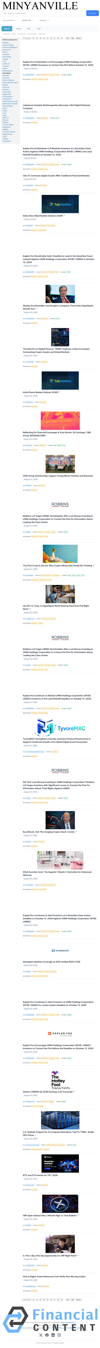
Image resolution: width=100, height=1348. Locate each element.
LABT (57, 118)
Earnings (51, 74)
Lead (4, 113)
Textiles (5, 139)
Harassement (7, 96)
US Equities (7, 141)
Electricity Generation (10, 82)
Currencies (21, 34)
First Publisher (29, 362)
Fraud (56, 272)
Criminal (6, 66)
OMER (63, 1101)
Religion (5, 129)
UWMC (69, 74)
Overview (7, 34)
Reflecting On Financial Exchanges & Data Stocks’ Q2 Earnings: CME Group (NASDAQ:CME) (57, 434)
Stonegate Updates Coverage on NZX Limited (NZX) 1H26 (51, 961)
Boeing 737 (7, 50)
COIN (69, 575)
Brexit (5, 52)
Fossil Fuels (7, 92)
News (14, 34)
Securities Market (9, 132)
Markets (7, 29)
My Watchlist (26, 20)
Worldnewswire (30, 1185)
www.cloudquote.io (68, 1322)
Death (5, 68)
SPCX (78, 575)
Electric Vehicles (8, 80)
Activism (6, 43)
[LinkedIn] (53, 1335)
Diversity (6, 75)
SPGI (63, 445)
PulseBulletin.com (30, 1286)
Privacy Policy (57, 1328)
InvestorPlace (29, 575)
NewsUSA (28, 485)
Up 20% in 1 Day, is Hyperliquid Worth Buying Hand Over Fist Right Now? (56, 607)
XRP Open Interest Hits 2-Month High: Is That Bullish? (51, 1215)
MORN (59, 445)
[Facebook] (47, 1335)
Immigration (7, 99)
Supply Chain (7, 134)
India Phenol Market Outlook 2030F (42, 392)
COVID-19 (6, 64)
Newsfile (28, 532)
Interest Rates (8, 106)
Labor (5, 108)
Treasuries (41, 34)
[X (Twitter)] (40, 1335)
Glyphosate (7, 94)
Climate (5, 59)
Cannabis (6, 54)
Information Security (10, 101)
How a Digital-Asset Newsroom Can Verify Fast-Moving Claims (54, 1276)
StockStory (29, 445)
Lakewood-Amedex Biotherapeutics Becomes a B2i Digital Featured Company (56, 107)
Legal (5, 115)
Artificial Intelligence (10, 47)
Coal (4, 61)
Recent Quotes (8, 20)
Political (5, 122)
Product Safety (8, 125)
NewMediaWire (30, 74)
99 (67, 38)
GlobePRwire (29, 185)
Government (56, 575)
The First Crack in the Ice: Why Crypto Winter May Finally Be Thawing (58, 565)
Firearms (6, 89)
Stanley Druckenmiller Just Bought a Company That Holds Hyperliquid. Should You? (58, 307)
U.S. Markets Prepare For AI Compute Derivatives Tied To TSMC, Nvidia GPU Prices (58, 1133)
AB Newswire (29, 885)
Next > (78, 38)
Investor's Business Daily (32, 1145)
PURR (57, 318)
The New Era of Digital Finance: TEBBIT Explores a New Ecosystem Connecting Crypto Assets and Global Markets (56, 350)
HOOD (73, 575)
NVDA (74, 1145)
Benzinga (28, 841)
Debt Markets (7, 71)
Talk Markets (29, 225)
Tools (38, 29)
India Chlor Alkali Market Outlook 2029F (44, 215)
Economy (6, 78)
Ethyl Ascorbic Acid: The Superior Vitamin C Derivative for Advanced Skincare (57, 873)
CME (55, 445)
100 (72, 38)
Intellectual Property (10, 104)
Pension (5, 120)
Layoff (5, 111)
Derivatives (7, 73)
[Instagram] (59, 1335)
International (31, 34)
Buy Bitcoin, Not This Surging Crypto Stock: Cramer (50, 832)
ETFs (28, 29)
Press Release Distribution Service (35, 751)
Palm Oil (6, 118)
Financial (6, 87)
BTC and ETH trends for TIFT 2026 (40, 1175)
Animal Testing (8, 45)
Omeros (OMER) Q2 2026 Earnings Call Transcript (49, 1091)
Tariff (5, 136)
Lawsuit (57, 74)
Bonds (42, 575)
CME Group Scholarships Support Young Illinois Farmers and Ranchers (58, 475)
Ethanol (5, 85)
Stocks (18, 29)
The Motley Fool (30, 318)
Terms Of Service (73, 1328)
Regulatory (7, 127)
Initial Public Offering (50, 971)
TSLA (82, 575)
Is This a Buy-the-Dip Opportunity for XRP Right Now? (51, 1255)
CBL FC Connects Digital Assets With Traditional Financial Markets (56, 175)
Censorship (7, 57)
